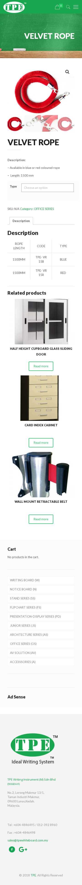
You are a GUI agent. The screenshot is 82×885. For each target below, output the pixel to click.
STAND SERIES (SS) (22, 598)
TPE (33, 875)
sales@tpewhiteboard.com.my (28, 840)
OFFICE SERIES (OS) (23, 644)
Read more (41, 366)
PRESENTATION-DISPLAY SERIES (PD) (35, 616)
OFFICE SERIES (44, 209)
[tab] (21, 221)
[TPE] (14, 6)
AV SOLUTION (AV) (23, 653)
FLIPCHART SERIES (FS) (25, 607)
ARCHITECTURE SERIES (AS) (29, 634)
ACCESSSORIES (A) (23, 662)
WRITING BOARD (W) (25, 580)
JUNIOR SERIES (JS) (23, 625)
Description (21, 221)
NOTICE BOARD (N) (23, 589)
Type (13, 186)
